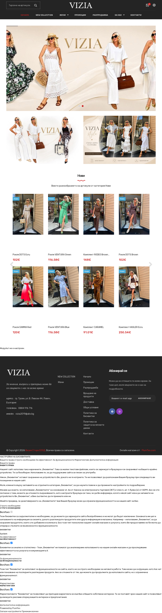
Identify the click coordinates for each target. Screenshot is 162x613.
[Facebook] (112, 411)
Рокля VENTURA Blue (58, 327)
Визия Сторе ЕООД (35, 450)
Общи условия (90, 407)
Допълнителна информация (104, 460)
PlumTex (16, 608)
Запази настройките (10, 611)
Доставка (88, 402)
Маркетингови (82, 460)
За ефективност (44, 460)
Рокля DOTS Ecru (21, 254)
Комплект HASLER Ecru (131, 327)
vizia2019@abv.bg (25, 414)
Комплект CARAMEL (93, 327)
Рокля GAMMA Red (22, 327)
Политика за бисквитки (90, 415)
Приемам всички (30, 611)
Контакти (88, 433)
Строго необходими (25, 460)
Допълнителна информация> (15, 605)
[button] (152, 67)
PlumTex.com (149, 450)
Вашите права (7, 460)
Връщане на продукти (89, 395)
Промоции (88, 382)
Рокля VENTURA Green (59, 254)
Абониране (144, 398)
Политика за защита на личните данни (93, 424)
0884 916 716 (25, 408)
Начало (87, 376)
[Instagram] (119, 411)
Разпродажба (90, 387)
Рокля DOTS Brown (128, 254)
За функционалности (63, 460)
